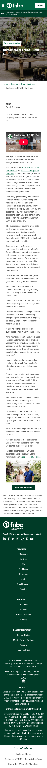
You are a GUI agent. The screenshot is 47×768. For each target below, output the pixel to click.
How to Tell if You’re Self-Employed (23, 764)
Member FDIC (24, 650)
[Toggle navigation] (3, 5)
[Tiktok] (22, 539)
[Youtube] (31, 539)
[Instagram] (18, 539)
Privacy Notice (23, 635)
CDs (23, 564)
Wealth (23, 589)
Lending (23, 579)
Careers (23, 609)
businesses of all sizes (30, 457)
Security (23, 645)
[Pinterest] (27, 539)
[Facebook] (9, 539)
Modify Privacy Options (23, 640)
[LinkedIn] (4, 539)
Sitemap (23, 619)
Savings (23, 559)
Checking (23, 554)
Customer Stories (23, 754)
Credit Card (23, 569)
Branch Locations (23, 614)
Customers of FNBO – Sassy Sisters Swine (23, 759)
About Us (24, 604)
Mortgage (23, 574)
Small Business (28, 84)
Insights (14, 84)
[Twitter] (13, 539)
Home (5, 84)
